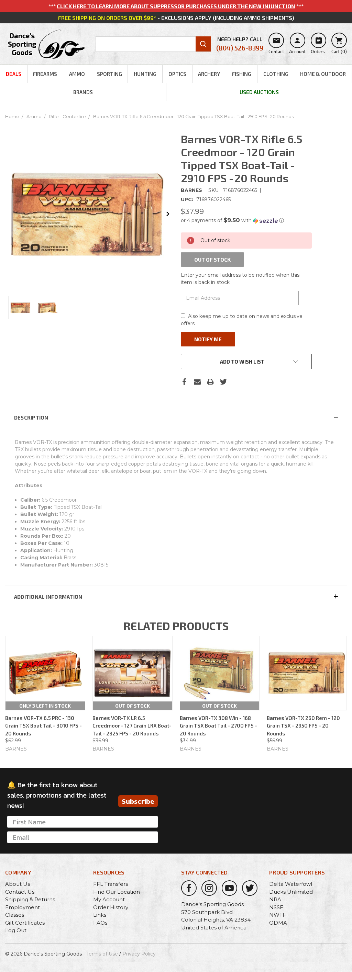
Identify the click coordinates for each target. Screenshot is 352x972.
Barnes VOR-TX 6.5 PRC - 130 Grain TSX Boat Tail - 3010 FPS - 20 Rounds (43, 725)
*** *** (176, 6)
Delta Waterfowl (290, 884)
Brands (83, 92)
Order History (110, 907)
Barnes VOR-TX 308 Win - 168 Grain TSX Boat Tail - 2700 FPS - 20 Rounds (218, 725)
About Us (17, 884)
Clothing (275, 74)
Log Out (15, 930)
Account (297, 45)
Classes (14, 915)
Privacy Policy (139, 954)
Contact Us (19, 892)
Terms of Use (102, 954)
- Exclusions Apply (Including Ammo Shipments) (176, 17)
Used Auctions (259, 92)
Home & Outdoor (323, 74)
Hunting (145, 74)
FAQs (100, 922)
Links (99, 915)
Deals (13, 74)
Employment (22, 907)
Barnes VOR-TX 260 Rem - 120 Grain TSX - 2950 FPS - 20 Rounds (303, 725)
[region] (88, 308)
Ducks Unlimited (291, 892)
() (339, 45)
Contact (276, 45)
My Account (109, 899)
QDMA (278, 922)
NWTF (277, 915)
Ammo (77, 74)
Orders (318, 45)
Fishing (241, 74)
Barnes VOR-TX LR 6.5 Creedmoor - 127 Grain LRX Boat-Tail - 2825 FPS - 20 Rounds (132, 725)
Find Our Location (116, 892)
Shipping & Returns (30, 899)
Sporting (109, 74)
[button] (246, 220)
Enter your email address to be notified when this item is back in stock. (240, 278)
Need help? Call (239, 44)
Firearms (45, 74)
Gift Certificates (25, 922)
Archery (209, 74)
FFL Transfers (110, 884)
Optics (177, 74)
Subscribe (138, 801)
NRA (275, 899)
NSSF (276, 907)
